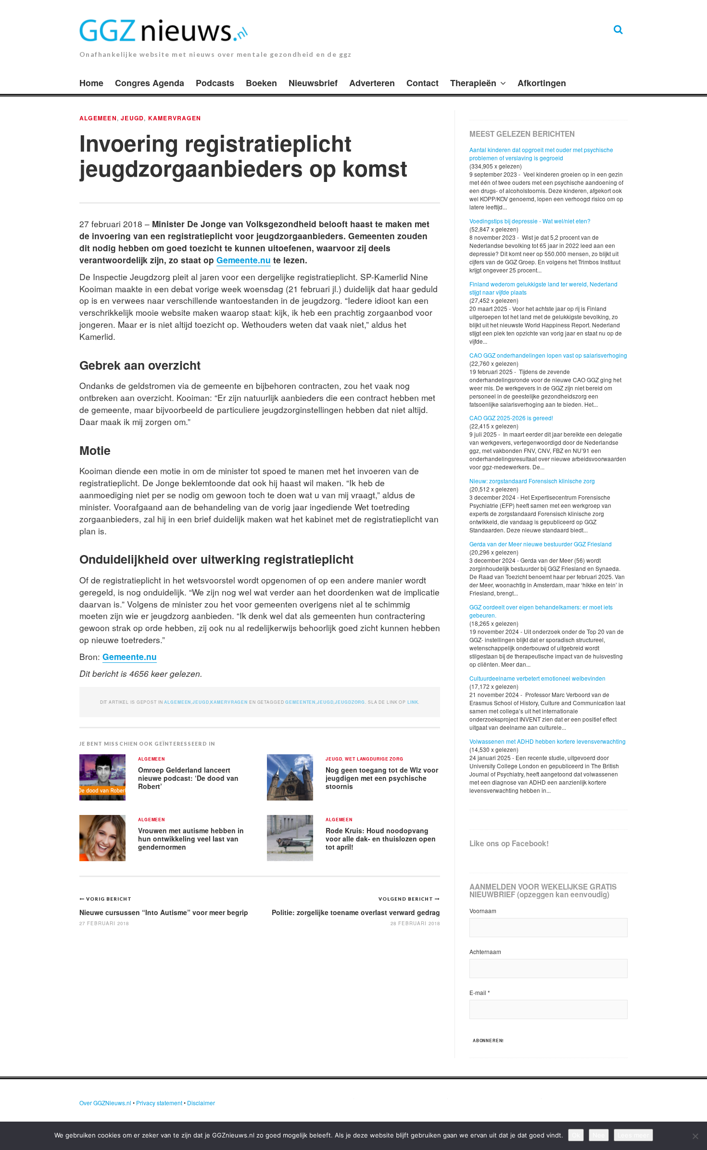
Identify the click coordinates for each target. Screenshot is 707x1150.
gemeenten (300, 702)
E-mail (479, 992)
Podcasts (215, 83)
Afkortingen (542, 83)
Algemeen (98, 118)
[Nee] (695, 1136)
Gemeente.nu (243, 260)
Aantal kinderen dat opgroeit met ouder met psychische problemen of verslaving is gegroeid (541, 153)
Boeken (261, 83)
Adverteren (372, 83)
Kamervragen (174, 118)
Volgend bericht (407, 899)
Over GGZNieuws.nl (105, 1102)
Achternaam (485, 951)
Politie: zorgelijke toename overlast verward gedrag (356, 912)
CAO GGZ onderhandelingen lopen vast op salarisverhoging (548, 355)
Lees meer (633, 1135)
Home (91, 83)
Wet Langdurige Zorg (374, 759)
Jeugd (132, 118)
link (412, 702)
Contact (422, 83)
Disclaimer (201, 1102)
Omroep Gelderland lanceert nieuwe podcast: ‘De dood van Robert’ (188, 777)
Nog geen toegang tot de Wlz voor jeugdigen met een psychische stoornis (382, 777)
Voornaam (482, 910)
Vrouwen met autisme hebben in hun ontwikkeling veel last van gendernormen (191, 838)
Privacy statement (159, 1102)
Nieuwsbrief (313, 83)
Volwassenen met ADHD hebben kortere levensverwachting (547, 741)
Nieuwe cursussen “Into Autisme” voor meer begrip (163, 912)
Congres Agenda (149, 83)
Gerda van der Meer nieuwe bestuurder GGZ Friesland (540, 544)
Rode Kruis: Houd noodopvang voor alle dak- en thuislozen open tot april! (381, 838)
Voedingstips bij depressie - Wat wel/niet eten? (530, 221)
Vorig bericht (109, 899)
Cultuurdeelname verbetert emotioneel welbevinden (537, 678)
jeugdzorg (350, 702)
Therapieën (473, 83)
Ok (576, 1135)
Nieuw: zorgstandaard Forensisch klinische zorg (532, 481)
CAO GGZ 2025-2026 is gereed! (511, 417)
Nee (599, 1135)
